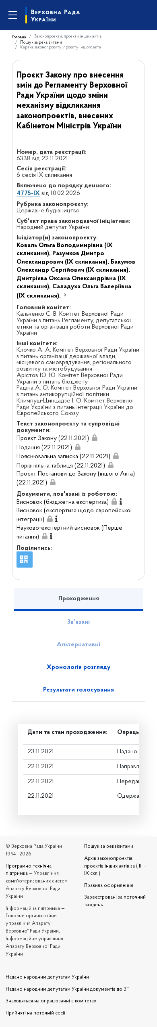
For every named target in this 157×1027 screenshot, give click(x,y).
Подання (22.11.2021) (44, 447)
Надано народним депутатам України (47, 977)
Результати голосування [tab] (78, 690)
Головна (19, 37)
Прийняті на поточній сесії (35, 1013)
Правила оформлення (108, 885)
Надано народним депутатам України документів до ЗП (68, 989)
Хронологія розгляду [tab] (78, 667)
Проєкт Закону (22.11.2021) (53, 438)
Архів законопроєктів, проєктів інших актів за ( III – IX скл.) (115, 866)
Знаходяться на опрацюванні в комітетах (51, 1001)
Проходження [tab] (78, 598)
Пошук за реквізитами (41, 42)
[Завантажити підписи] (95, 438)
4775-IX (28, 193)
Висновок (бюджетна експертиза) (63, 502)
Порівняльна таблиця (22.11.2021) (61, 466)
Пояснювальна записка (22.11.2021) (63, 456)
